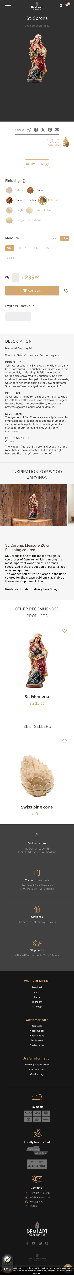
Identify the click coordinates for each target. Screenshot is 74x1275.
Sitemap (37, 1006)
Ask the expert (37, 1069)
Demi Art (37, 987)
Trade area (37, 1040)
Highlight (37, 1002)
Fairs (37, 997)
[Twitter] (43, 130)
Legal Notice (37, 1035)
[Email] (57, 130)
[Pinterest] (50, 130)
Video (37, 992)
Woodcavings (37, 1074)
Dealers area (37, 1045)
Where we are (37, 1031)
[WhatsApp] (29, 130)
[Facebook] (36, 130)
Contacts (37, 1026)
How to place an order (37, 1064)
